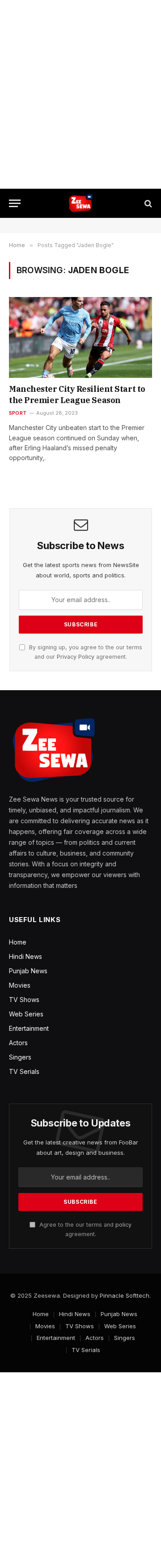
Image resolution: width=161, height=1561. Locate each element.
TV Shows (24, 999)
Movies (19, 985)
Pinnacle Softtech (124, 1295)
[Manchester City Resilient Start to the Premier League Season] (80, 337)
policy (123, 1224)
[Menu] (15, 203)
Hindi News (25, 956)
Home (17, 942)
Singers (20, 1057)
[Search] (147, 203)
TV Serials (24, 1071)
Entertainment (29, 1028)
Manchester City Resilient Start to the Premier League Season (77, 394)
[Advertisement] (80, 94)
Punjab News (28, 971)
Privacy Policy (75, 656)
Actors (18, 1043)
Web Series (26, 1014)
